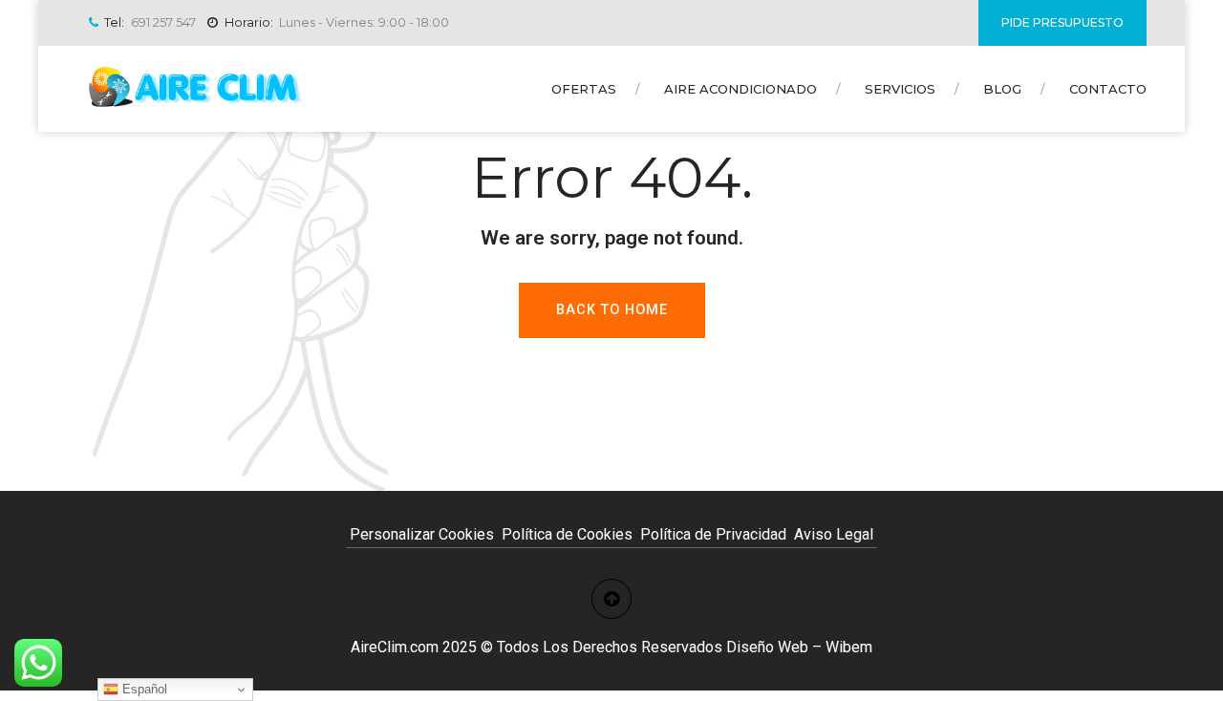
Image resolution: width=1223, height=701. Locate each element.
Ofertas (583, 88)
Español (142, 689)
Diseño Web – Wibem (799, 647)
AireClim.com (395, 647)
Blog (1002, 88)
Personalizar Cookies (422, 534)
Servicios (900, 88)
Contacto (1108, 88)
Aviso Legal (833, 534)
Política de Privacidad (713, 534)
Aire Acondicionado (740, 88)
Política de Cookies (567, 534)
